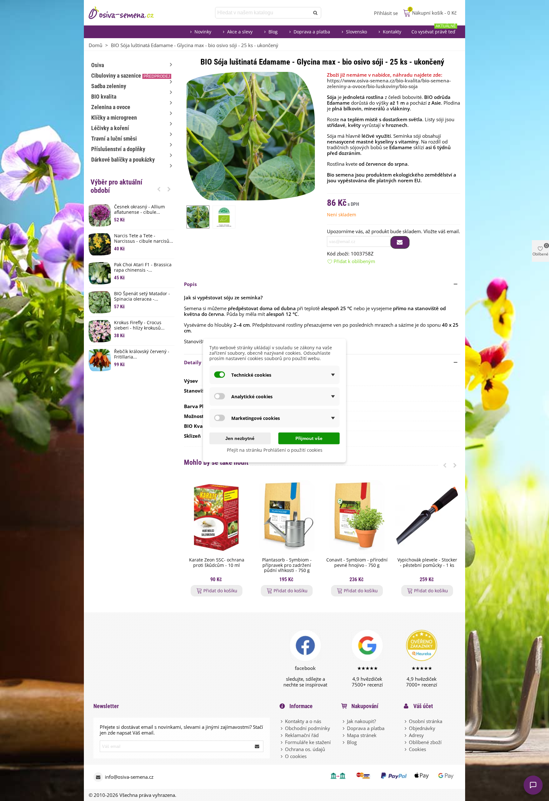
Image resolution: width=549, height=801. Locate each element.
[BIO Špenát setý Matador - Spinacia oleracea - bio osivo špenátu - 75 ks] (100, 302)
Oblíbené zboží (425, 742)
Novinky (202, 32)
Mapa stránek (361, 735)
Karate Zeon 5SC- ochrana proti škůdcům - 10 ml (216, 562)
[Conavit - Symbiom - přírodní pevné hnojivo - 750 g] (357, 517)
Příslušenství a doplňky (118, 149)
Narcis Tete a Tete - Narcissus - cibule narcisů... (143, 238)
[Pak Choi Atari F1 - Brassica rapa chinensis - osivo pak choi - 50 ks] (100, 273)
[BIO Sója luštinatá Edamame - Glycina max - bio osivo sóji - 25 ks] (250, 135)
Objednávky (422, 728)
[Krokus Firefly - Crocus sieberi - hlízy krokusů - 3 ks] (100, 331)
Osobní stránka (425, 721)
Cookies (417, 749)
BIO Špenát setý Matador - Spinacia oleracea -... (142, 296)
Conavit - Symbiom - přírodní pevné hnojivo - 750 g (357, 562)
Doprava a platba (312, 32)
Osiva (97, 65)
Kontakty (392, 32)
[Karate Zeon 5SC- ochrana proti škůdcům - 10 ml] (216, 517)
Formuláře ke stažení (308, 742)
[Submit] (257, 746)
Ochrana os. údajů (305, 749)
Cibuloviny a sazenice (130, 75)
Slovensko (356, 32)
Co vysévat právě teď (433, 30)
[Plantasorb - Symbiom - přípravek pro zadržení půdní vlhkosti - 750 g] (286, 517)
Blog (273, 32)
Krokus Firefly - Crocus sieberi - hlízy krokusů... (139, 325)
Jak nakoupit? (361, 721)
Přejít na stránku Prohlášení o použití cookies (274, 450)
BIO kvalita (103, 96)
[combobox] (262, 12)
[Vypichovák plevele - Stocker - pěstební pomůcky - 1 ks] (427, 517)
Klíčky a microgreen (114, 117)
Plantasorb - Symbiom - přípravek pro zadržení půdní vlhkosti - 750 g (287, 565)
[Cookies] (406, 749)
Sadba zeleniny (108, 86)
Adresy (416, 735)
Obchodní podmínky (307, 728)
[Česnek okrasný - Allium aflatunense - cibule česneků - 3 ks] (100, 215)
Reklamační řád (302, 735)
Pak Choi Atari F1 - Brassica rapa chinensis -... (143, 267)
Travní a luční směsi (114, 138)
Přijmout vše (308, 438)
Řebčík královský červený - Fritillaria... (141, 354)
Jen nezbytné (239, 438)
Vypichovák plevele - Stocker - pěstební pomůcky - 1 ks (427, 562)
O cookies (296, 756)
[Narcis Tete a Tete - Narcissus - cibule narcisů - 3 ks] (100, 244)
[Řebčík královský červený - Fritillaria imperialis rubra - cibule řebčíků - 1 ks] (100, 360)
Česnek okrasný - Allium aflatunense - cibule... (139, 209)
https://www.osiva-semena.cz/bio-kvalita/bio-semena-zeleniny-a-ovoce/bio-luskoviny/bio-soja (389, 83)
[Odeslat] (315, 12)
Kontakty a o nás (303, 721)
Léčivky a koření (110, 128)
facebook (305, 668)
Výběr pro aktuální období (116, 186)
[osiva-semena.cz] (127, 12)
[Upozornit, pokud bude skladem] (400, 242)
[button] (159, 189)
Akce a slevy (240, 32)
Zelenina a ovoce (110, 107)
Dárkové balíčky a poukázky (123, 159)
